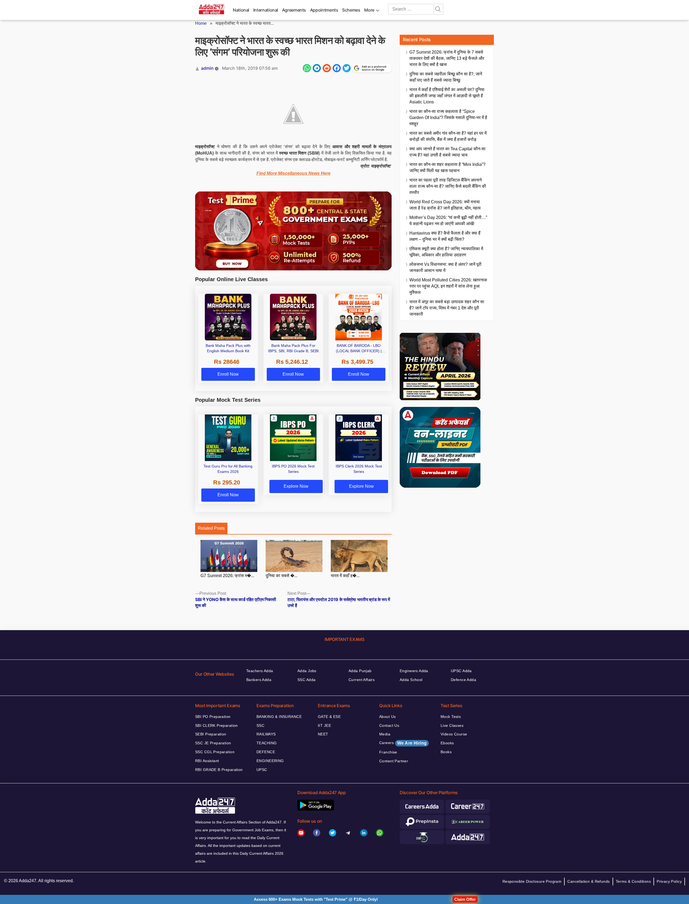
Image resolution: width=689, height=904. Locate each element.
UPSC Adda (461, 671)
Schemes (351, 10)
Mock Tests (451, 716)
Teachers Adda (259, 671)
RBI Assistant (207, 761)
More (369, 10)
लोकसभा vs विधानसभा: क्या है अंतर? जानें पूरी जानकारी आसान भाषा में (445, 267)
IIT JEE (324, 725)
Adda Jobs (307, 671)
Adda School (411, 680)
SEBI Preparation (210, 734)
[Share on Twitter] (347, 68)
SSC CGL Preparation (214, 752)
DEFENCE (265, 752)
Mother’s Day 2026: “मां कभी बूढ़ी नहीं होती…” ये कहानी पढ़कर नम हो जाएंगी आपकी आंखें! (448, 220)
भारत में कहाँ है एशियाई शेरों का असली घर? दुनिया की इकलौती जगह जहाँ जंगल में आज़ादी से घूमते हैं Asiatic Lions (446, 95)
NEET (323, 734)
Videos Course (454, 734)
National (241, 10)
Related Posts (211, 528)
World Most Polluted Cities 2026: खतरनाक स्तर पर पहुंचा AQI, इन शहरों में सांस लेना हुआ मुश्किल (448, 286)
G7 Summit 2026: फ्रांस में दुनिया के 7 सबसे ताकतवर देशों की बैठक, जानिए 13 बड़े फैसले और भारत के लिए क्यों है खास (446, 58)
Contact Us (389, 725)
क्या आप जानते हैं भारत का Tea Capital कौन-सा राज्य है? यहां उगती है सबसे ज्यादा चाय (447, 151)
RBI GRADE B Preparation (219, 769)
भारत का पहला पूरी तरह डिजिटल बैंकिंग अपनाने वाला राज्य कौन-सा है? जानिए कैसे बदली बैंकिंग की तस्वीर (447, 186)
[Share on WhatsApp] (307, 68)
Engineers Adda (414, 671)
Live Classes (452, 725)
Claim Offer (465, 899)
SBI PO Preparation (213, 716)
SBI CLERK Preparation (216, 725)
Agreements (294, 10)
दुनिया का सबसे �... (281, 575)
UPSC (261, 769)
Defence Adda (463, 680)
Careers (403, 743)
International (265, 10)
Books (446, 752)
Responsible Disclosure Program (532, 881)
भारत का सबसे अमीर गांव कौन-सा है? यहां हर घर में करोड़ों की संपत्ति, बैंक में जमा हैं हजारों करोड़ (448, 136)
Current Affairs (362, 680)
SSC (260, 725)
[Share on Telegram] (317, 68)
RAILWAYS (266, 734)
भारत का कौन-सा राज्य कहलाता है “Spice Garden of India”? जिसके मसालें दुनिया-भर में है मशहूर (448, 117)
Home (201, 23)
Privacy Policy (669, 881)
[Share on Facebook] (337, 68)
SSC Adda (306, 680)
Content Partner (393, 761)
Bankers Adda (258, 680)
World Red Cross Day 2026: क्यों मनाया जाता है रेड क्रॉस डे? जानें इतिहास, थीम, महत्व (445, 205)
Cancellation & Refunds (588, 881)
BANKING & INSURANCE (279, 716)
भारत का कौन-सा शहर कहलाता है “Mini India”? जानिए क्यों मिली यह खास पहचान (447, 167)
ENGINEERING (270, 761)
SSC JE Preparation (213, 743)
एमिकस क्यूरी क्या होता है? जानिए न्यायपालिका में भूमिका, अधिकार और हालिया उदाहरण (446, 251)
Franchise (388, 752)
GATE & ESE (329, 716)
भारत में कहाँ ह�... (345, 575)
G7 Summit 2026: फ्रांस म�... (227, 575)
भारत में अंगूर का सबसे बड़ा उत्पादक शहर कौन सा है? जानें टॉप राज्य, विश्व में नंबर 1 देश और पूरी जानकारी (446, 307)
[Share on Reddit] (327, 68)
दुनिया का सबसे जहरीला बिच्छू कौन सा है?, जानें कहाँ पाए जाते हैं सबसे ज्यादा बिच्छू (445, 77)
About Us (387, 716)
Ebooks (447, 743)
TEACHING (266, 743)
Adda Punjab (360, 671)
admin (207, 68)
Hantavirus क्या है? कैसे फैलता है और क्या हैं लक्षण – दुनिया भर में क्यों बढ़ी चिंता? (444, 236)
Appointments (324, 10)
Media (384, 734)
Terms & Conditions (633, 881)
